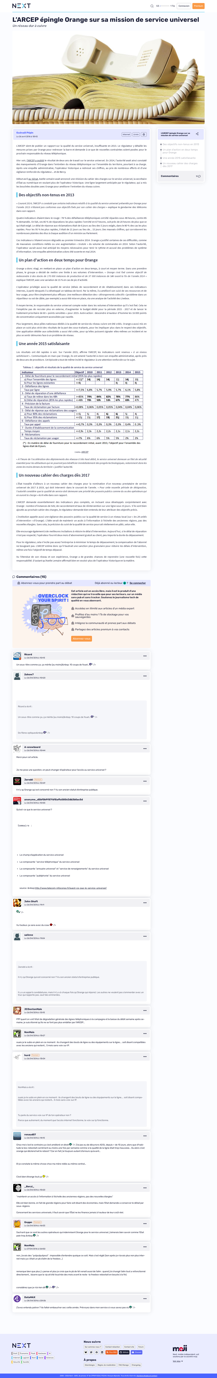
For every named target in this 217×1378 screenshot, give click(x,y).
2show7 (29, 674)
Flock (33, 1353)
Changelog (136, 1365)
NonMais (29, 1032)
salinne (28, 934)
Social (40, 1358)
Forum (141, 1347)
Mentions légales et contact (147, 1376)
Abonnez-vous (81, 638)
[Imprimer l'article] (144, 134)
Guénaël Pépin (24, 132)
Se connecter (138, 583)
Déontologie (90, 1365)
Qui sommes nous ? (93, 1347)
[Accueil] (21, 5)
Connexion (184, 6)
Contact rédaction (112, 1347)
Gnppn (28, 1222)
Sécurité (16, 1362)
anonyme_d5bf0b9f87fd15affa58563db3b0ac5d (53, 799)
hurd (27, 1055)
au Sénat (33, 178)
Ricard (28, 654)
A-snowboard (32, 747)
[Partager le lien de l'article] (197, 134)
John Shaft (31, 901)
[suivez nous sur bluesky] (86, 1352)
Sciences (50, 1358)
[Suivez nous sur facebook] (97, 1352)
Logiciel (26, 1358)
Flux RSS (113, 1352)
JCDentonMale (33, 1009)
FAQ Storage (124, 1365)
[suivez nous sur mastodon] (91, 1352)
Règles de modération (107, 1365)
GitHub (126, 1352)
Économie (24, 1353)
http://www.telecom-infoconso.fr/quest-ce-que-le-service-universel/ (71, 888)
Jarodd (28, 779)
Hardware (42, 1353)
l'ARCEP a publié (35, 160)
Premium (198, 6)
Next (34, 1358)
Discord (138, 1352)
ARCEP (84, 451)
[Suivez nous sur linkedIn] (102, 1352)
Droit (15, 1353)
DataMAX (29, 1297)
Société (26, 1362)
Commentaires (170, 176)
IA (50, 1353)
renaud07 (30, 1134)
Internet (16, 1358)
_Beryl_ (29, 1186)
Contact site (129, 1347)
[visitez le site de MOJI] (180, 1350)
